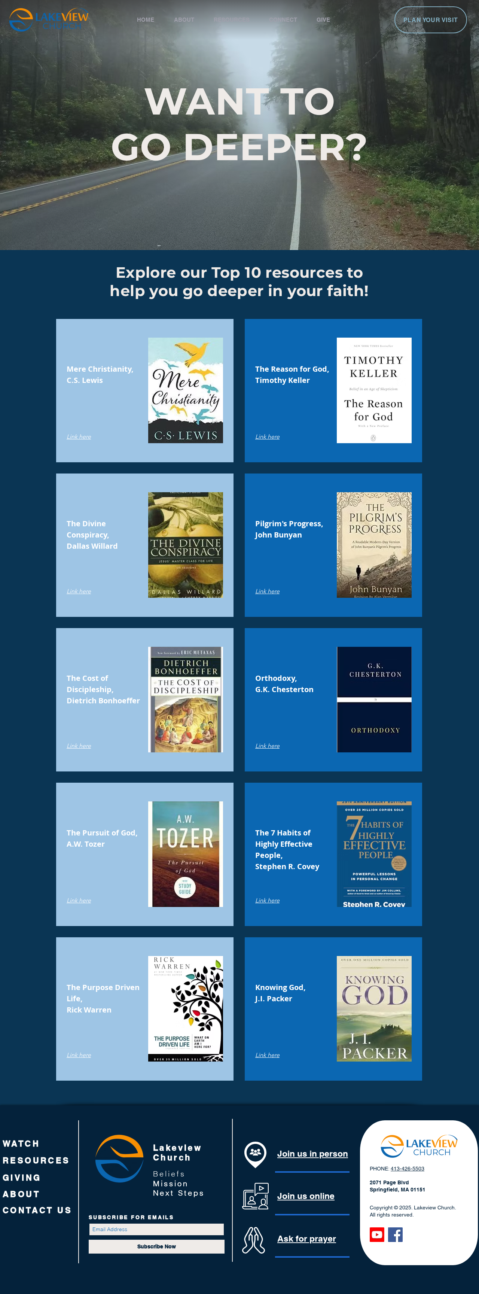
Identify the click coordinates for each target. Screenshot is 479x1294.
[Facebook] (395, 1234)
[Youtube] (377, 1234)
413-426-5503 (407, 1169)
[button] (190, 20)
